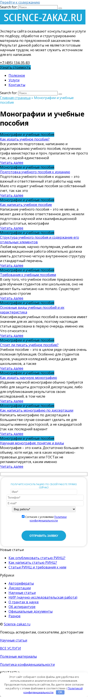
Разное (15, 616)
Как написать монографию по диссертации (36, 410)
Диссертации (20, 588)
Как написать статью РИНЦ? (33, 562)
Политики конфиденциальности (48, 518)
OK (60, 692)
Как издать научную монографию (28, 377)
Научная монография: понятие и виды (32, 443)
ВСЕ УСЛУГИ (10, 648)
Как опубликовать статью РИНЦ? (37, 557)
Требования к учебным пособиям (28, 274)
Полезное (17, 75)
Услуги (14, 80)
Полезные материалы (18, 656)
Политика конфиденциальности (27, 664)
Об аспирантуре (22, 606)
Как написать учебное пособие (26, 204)
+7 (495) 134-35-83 (15, 62)
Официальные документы (31, 611)
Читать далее (11, 162)
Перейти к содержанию (20, 2)
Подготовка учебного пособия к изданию (35, 172)
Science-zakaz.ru (17, 624)
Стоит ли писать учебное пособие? (29, 345)
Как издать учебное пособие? (25, 139)
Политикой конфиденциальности (53, 690)
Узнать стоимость (15, 67)
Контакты (17, 84)
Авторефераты (21, 583)
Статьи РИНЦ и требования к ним (37, 567)
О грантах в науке (24, 602)
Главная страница (15, 97)
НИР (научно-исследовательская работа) (43, 597)
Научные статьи (22, 592)
